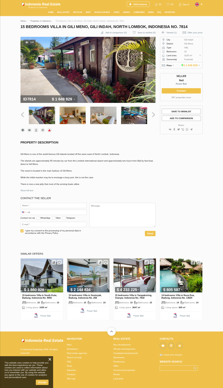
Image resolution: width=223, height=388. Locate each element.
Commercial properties (124, 370)
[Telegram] (191, 129)
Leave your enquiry (173, 354)
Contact (181, 91)
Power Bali (181, 84)
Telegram (70, 218)
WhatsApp (45, 218)
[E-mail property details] (29, 130)
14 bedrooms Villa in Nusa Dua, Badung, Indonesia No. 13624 (177, 296)
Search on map (74, 357)
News (69, 366)
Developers (72, 349)
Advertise (71, 370)
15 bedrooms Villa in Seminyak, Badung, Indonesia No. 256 (85, 296)
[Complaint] (49, 130)
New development (122, 344)
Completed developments (125, 353)
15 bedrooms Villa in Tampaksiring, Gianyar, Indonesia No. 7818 (133, 296)
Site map (71, 378)
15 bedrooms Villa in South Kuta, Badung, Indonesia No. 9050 (39, 296)
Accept (42, 382)
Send (150, 233)
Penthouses (119, 361)
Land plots (118, 378)
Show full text (26, 190)
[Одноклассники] (174, 129)
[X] (178, 129)
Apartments (118, 357)
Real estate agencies (77, 353)
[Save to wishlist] (59, 262)
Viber (58, 218)
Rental (116, 374)
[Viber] (182, 129)
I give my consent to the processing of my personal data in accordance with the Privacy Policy (53, 231)
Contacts (71, 374)
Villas (115, 366)
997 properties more (181, 97)
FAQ (69, 361)
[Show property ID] (43, 130)
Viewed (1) (171, 32)
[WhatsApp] (187, 129)
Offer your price (195, 32)
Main (69, 344)
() (160, 4)
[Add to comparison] (53, 262)
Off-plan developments (124, 349)
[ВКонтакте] (170, 129)
